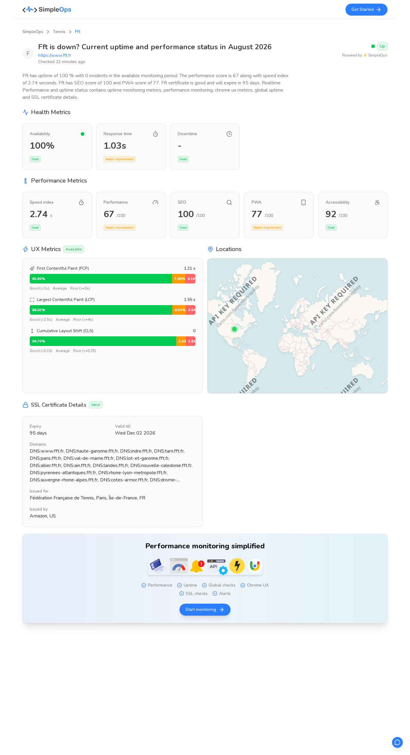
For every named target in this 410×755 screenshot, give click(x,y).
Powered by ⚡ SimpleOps (364, 55)
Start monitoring (200, 609)
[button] (234, 329)
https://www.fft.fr (54, 55)
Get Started (362, 9)
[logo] (47, 9)
